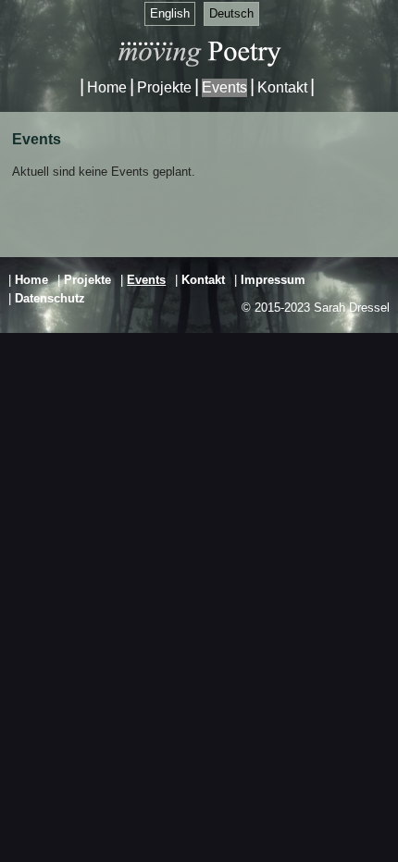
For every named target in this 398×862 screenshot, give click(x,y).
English (170, 13)
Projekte (164, 87)
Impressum (273, 280)
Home (107, 87)
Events (224, 87)
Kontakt (282, 87)
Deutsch (231, 13)
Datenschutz (50, 298)
